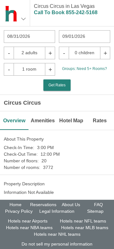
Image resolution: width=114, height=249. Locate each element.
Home (16, 204)
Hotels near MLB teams (84, 227)
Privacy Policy (19, 211)
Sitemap (95, 211)
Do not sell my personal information (57, 243)
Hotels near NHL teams (57, 234)
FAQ (98, 204)
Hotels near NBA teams (29, 227)
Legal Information (56, 211)
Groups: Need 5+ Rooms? (84, 69)
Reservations (43, 204)
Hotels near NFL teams (83, 220)
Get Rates (57, 85)
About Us (71, 204)
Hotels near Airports (28, 220)
